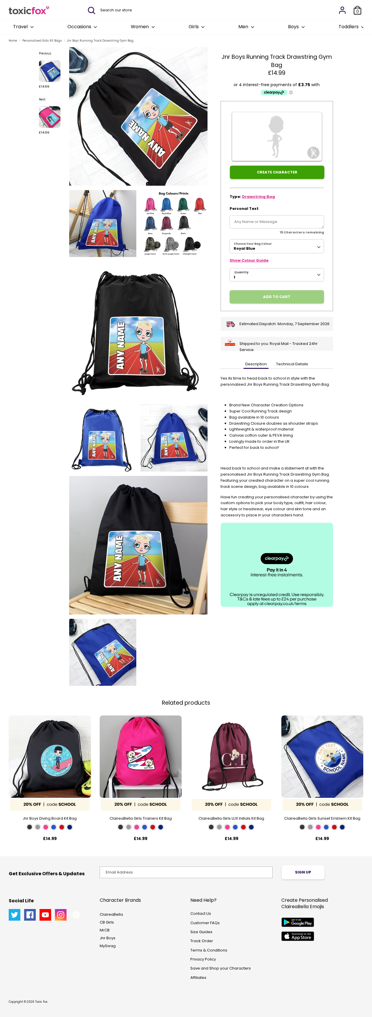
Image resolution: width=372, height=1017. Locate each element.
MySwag (108, 946)
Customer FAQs (205, 923)
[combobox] (277, 246)
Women (140, 26)
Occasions (79, 26)
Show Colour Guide (249, 260)
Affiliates (198, 977)
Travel (21, 26)
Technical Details (292, 364)
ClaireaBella (111, 914)
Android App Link (297, 922)
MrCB (105, 930)
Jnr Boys (107, 938)
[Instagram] (61, 915)
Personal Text (244, 208)
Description (256, 364)
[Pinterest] (76, 915)
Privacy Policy (203, 959)
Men (243, 26)
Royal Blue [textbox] (244, 248)
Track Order (201, 941)
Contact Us (200, 913)
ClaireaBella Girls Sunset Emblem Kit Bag (322, 818)
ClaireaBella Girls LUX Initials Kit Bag (231, 818)
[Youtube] (45, 915)
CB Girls (107, 922)
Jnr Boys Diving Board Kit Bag (50, 818)
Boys (294, 26)
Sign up (303, 872)
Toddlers (349, 26)
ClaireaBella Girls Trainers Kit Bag (141, 818)
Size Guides (201, 932)
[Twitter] (14, 915)
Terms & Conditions (208, 950)
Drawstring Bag (258, 196)
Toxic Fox (41, 1002)
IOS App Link (297, 936)
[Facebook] (30, 915)
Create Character (277, 172)
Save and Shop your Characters (220, 968)
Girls (194, 26)
